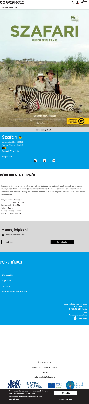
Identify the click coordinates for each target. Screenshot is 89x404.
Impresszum (7, 275)
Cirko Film (16, 205)
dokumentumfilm (8, 142)
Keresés (73, 2)
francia (19, 211)
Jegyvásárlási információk (14, 291)
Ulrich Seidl (14, 151)
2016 (20, 142)
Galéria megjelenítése (45, 130)
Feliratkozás (62, 242)
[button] (78, 2)
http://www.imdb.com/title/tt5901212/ (4, 148)
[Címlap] (12, 2)
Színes (10, 208)
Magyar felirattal (16, 145)
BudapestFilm (44, 372)
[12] (20, 138)
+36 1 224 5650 (80, 306)
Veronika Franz (19, 202)
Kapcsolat (7, 280)
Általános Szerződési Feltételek (44, 367)
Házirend (6, 286)
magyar (18, 213)
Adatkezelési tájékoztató (44, 377)
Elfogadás (66, 393)
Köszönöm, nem (65, 399)
